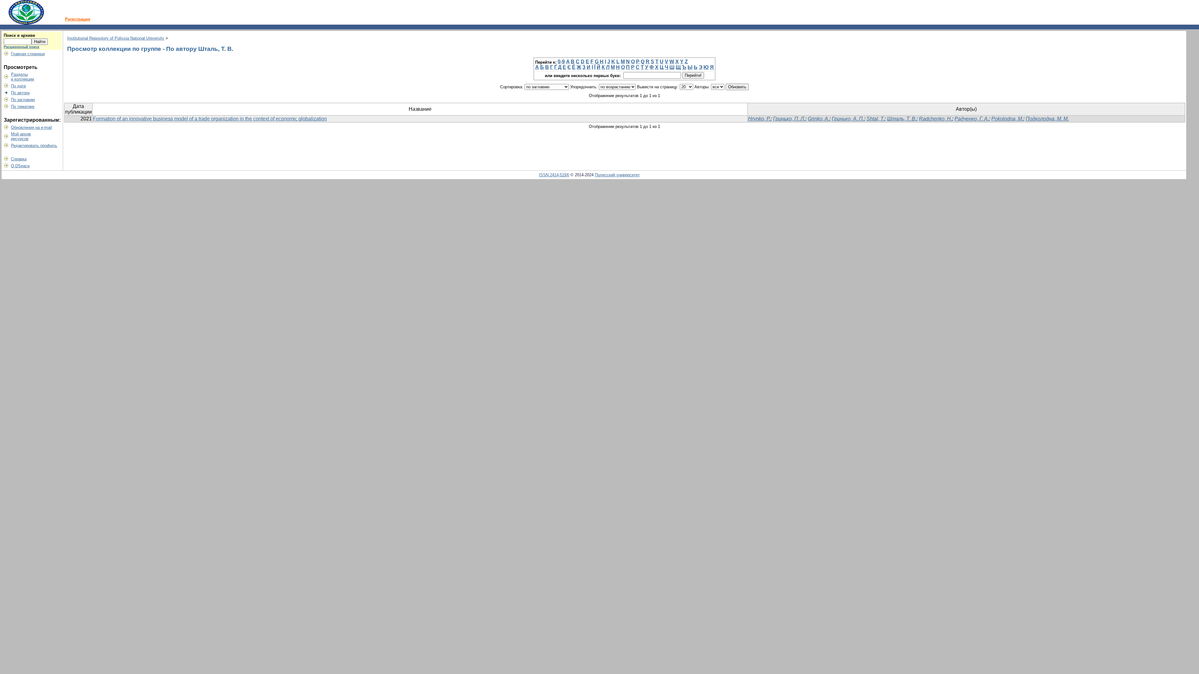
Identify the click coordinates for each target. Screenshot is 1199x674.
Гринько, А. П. (848, 118)
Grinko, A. (818, 118)
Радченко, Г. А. (972, 118)
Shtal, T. (875, 118)
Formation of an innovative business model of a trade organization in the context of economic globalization (210, 118)
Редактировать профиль (34, 145)
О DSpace (20, 166)
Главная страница (28, 53)
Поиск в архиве (19, 35)
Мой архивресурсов (21, 136)
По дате (18, 86)
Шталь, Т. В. (901, 118)
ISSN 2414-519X (554, 175)
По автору (20, 92)
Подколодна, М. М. (1047, 118)
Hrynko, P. (759, 118)
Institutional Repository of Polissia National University (115, 38)
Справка (19, 159)
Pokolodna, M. (1007, 118)
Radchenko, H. (935, 118)
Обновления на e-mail (31, 127)
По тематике (22, 106)
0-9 (561, 61)
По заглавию (23, 99)
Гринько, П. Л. (789, 118)
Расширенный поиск (21, 47)
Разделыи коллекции (22, 76)
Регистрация (77, 19)
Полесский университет (617, 175)
